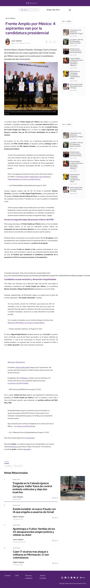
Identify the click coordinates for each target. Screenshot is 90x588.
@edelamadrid (34, 177)
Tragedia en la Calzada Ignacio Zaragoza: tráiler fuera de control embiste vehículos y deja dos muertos (32, 487)
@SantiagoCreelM (22, 177)
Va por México (8, 466)
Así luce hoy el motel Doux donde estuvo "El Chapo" (76, 86)
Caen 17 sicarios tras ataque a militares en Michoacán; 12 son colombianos (31, 554)
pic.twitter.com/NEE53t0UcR (30, 179)
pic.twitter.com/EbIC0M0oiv (35, 323)
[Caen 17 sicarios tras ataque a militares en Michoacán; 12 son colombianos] (72, 556)
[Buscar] (22, 10)
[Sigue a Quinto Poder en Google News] (82, 577)
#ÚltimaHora (20, 362)
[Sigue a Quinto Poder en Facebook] (65, 577)
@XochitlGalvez (44, 177)
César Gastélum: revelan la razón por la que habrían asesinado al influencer (76, 61)
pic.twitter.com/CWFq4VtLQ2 (24, 426)
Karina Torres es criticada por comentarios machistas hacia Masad (75, 74)
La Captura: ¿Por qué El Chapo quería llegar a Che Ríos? (76, 41)
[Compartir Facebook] (46, 42)
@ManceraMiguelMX (22, 367)
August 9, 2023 (41, 185)
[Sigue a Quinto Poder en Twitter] (68, 577)
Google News (30, 438)
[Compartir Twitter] (50, 42)
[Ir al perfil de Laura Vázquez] (7, 42)
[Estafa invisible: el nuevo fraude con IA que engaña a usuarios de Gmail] (72, 514)
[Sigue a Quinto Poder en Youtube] (74, 577)
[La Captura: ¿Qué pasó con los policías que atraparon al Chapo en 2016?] (66, 32)
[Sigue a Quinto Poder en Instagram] (71, 577)
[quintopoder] (31, 3)
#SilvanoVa (11, 323)
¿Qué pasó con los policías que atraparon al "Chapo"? (76, 31)
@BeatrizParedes (13, 179)
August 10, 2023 (36, 329)
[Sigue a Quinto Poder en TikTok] (77, 577)
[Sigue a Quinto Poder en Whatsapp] (62, 577)
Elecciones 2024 (18, 466)
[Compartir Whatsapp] (54, 42)
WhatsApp (14, 447)
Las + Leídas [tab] (66, 21)
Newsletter (27, 449)
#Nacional (11, 362)
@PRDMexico (24, 378)
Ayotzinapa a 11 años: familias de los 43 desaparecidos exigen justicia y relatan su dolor (34, 531)
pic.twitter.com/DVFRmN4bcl (18, 383)
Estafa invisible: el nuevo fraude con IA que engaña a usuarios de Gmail (34, 510)
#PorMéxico (20, 323)
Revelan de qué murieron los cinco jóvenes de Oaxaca (76, 50)
